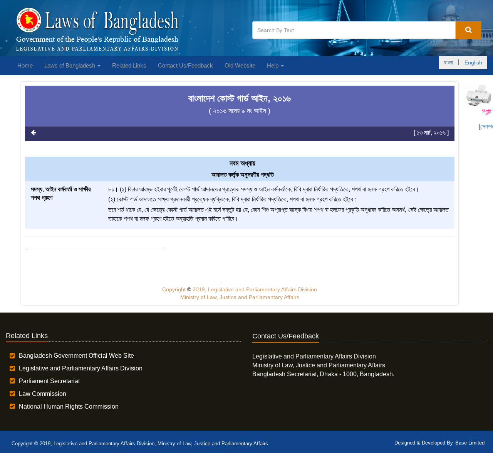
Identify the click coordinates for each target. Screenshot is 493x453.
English (473, 62)
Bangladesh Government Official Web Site (76, 355)
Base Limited (470, 443)
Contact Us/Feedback (185, 65)
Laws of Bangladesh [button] (70, 65)
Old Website (240, 65)
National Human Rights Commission (69, 406)
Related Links (129, 65)
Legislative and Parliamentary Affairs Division (81, 368)
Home (25, 65)
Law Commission (42, 393)
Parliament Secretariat (49, 381)
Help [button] (273, 65)
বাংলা (448, 62)
